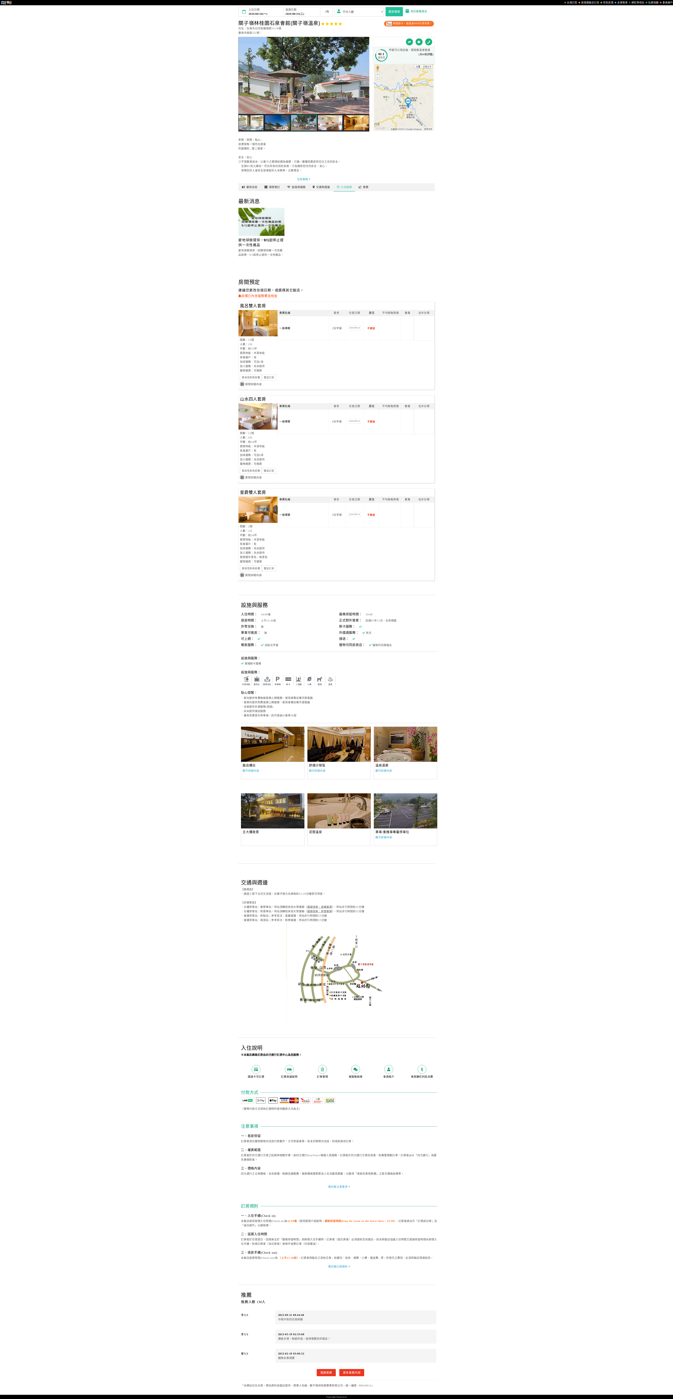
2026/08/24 (354, 328)
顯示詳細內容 (251, 770)
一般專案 (284, 328)
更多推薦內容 (352, 1372)
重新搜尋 (394, 11)
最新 (251, 187)
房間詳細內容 (253, 384)
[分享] (409, 41)
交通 (323, 187)
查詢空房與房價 (251, 377)
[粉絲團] (419, 41)
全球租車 (622, 2)
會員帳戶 (667, 2)
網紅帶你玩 (637, 2)
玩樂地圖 (653, 2)
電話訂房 (269, 377)
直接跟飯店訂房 (590, 2)
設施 (299, 187)
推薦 (366, 187)
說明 (346, 187)
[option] (272, 744)
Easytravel (342, 1397)
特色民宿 (608, 2)
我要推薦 (326, 1372)
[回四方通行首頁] (6, 2)
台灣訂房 (572, 2)
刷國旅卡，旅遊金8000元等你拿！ (412, 23)
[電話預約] (428, 41)
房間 (274, 187)
